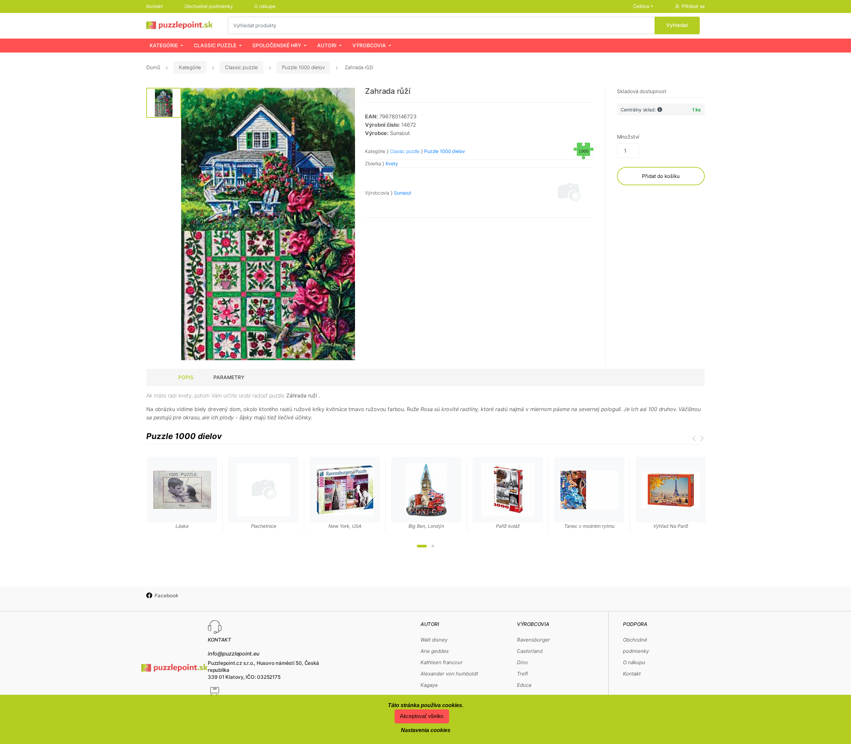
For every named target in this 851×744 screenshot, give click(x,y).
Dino (522, 662)
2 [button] (432, 546)
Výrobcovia (369, 45)
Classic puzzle (215, 45)
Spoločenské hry (276, 45)
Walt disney (434, 640)
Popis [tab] (185, 377)
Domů (153, 67)
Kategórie (164, 45)
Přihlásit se (693, 6)
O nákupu (634, 662)
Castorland (530, 651)
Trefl (522, 673)
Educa (524, 685)
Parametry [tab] (228, 377)
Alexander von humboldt (449, 673)
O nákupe (265, 6)
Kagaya (429, 685)
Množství (628, 136)
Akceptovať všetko (421, 716)
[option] (268, 224)
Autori (326, 45)
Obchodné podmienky (208, 6)
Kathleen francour (442, 662)
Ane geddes (435, 651)
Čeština (641, 6)
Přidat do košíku (661, 176)
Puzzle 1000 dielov (303, 67)
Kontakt (154, 6)
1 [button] (422, 546)
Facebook (166, 595)
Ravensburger (533, 640)
